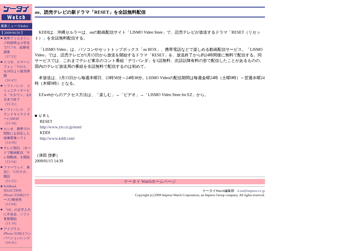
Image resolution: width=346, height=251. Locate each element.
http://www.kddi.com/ (57, 138)
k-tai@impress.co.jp (251, 191)
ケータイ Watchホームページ (150, 181)
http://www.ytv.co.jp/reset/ (61, 127)
